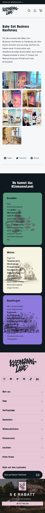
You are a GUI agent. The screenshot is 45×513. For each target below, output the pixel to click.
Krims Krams (8, 457)
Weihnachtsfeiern (10, 429)
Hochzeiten (7, 420)
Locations (6, 448)
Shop (4, 401)
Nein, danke (22, 509)
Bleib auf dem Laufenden (14, 468)
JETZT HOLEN (22, 503)
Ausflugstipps (8, 411)
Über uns (6, 392)
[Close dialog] (43, 480)
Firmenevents (8, 439)
